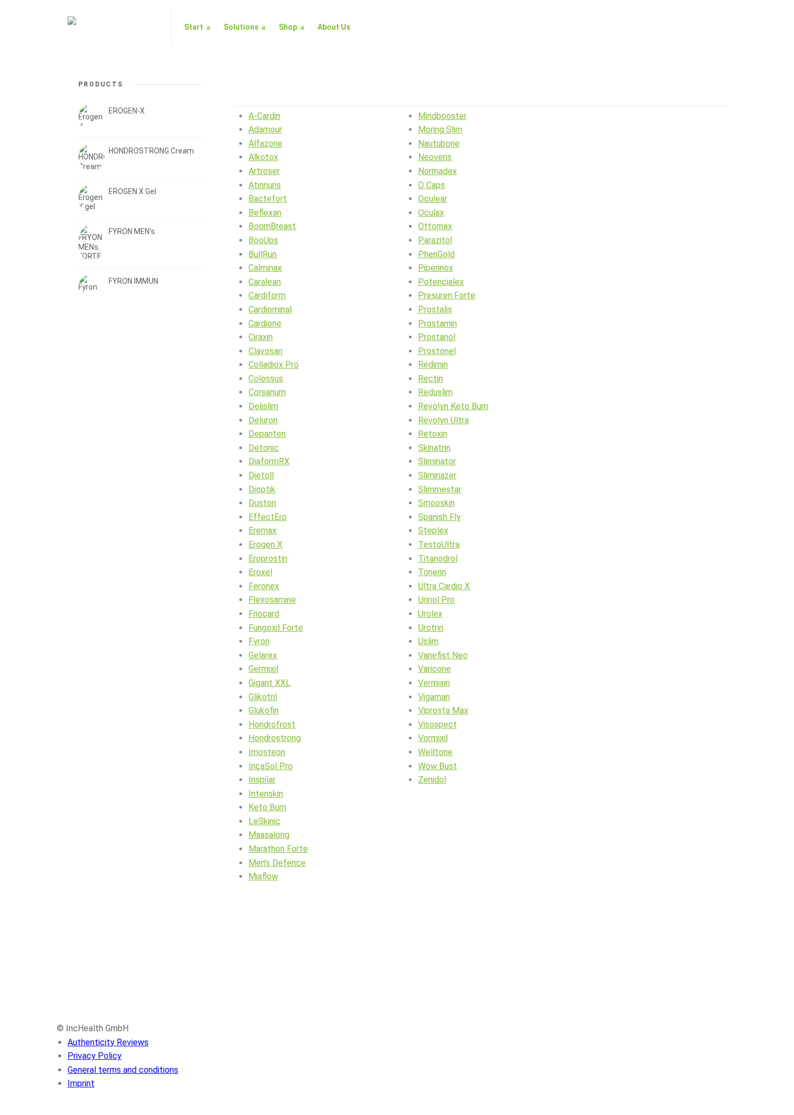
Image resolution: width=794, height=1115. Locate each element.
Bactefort (267, 198)
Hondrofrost (271, 724)
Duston (262, 503)
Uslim (428, 641)
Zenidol (432, 780)
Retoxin (432, 434)
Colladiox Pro (273, 364)
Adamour (265, 129)
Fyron (259, 641)
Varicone (434, 669)
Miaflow (263, 876)
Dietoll (261, 475)
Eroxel (260, 572)
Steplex (433, 530)
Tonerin (432, 572)
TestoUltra (439, 544)
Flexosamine (272, 600)
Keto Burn (267, 807)
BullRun (262, 254)
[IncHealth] (113, 27)
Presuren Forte (446, 295)
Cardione (264, 323)
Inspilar (261, 780)
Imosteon (266, 752)
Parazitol (435, 240)
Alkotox (263, 157)
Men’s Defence (277, 863)
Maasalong (269, 835)
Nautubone (439, 143)
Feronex (263, 586)
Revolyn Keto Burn (453, 406)
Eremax (262, 530)
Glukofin (263, 710)
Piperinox (435, 268)
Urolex (430, 614)
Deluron (263, 420)
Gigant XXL (269, 683)
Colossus (265, 378)
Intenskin (265, 794)
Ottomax (435, 226)
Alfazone (265, 143)
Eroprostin (267, 558)
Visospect (437, 724)
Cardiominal (270, 309)
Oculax (431, 213)
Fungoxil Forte (275, 628)
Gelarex (262, 655)
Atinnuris (264, 185)
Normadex (437, 171)
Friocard (263, 614)
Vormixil (433, 738)
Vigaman (434, 697)
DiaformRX (269, 461)
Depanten (267, 434)
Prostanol (436, 337)
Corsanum (267, 392)
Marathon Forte (278, 849)
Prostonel (437, 351)
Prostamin (437, 323)
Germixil (263, 669)
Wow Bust (437, 766)
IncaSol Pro (270, 766)
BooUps (263, 240)
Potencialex (441, 282)
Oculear (432, 198)
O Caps (431, 185)
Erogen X (265, 544)
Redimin (433, 364)
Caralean (264, 282)
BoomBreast (272, 226)
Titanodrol (437, 558)
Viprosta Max (443, 710)
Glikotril (262, 697)
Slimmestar (439, 489)
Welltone (435, 752)
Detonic (263, 448)
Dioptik (261, 489)
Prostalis (435, 309)
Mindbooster (442, 116)
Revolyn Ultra (443, 420)
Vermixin (434, 683)
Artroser (264, 171)
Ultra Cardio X (444, 586)
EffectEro (267, 517)
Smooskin (436, 503)
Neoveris (435, 157)
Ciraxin (260, 337)
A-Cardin (264, 116)
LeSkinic (264, 821)
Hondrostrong (274, 738)
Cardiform (267, 295)
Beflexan (264, 213)
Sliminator (437, 461)
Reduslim (435, 392)
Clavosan (265, 351)
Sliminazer (437, 475)
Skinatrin (434, 448)
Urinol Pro (436, 600)
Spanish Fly (439, 517)
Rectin (430, 378)
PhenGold (436, 254)
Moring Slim (440, 129)
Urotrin (430, 628)
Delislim (263, 406)
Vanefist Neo (443, 655)
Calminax (265, 268)
